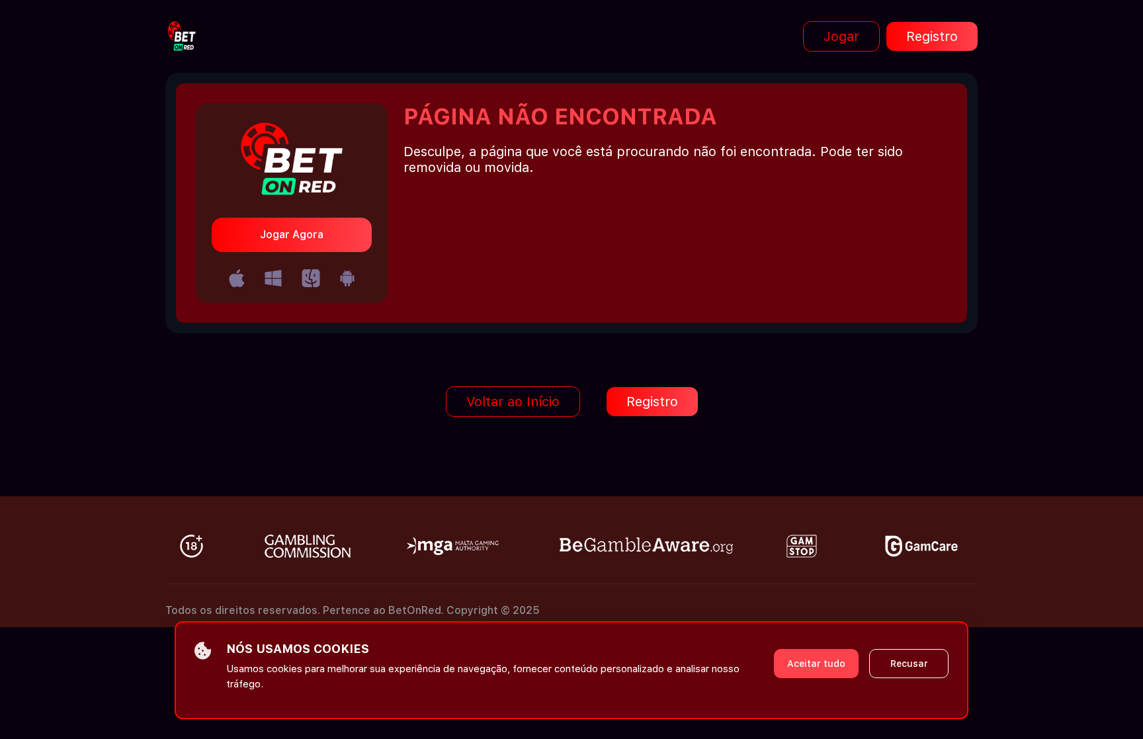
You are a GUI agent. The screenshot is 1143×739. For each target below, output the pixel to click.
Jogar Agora (291, 234)
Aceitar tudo (816, 663)
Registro (932, 36)
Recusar (909, 663)
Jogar (841, 36)
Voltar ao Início (513, 402)
